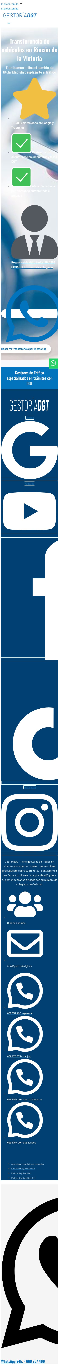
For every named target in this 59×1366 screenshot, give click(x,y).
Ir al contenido (10, 4)
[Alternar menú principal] (8, 23)
